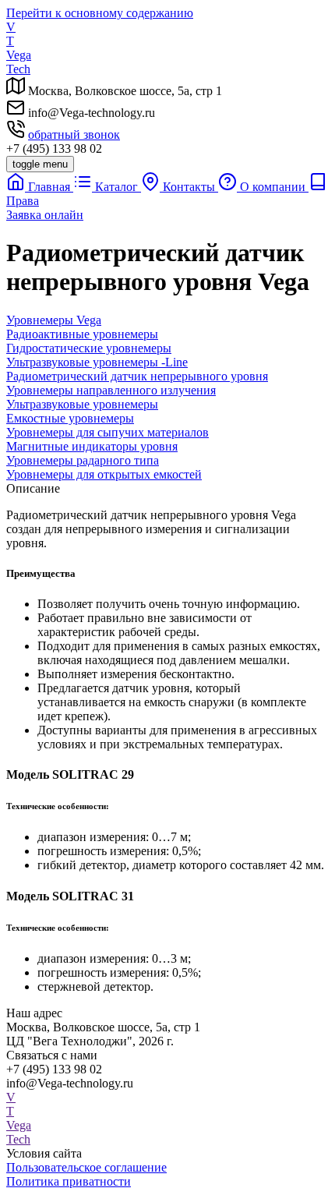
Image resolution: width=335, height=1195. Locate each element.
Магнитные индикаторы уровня (92, 446)
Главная (49, 186)
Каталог (116, 186)
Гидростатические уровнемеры (88, 348)
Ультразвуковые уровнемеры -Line (97, 362)
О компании (273, 186)
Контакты (189, 186)
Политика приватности (68, 1181)
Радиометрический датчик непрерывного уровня (137, 376)
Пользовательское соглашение (86, 1167)
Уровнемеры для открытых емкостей (104, 474)
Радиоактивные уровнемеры (82, 334)
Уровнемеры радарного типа (82, 460)
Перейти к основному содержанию (99, 12)
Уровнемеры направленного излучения (111, 390)
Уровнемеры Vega (53, 320)
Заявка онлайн (44, 214)
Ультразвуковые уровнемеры (82, 404)
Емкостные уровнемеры (70, 418)
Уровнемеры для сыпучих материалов (107, 432)
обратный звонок (74, 134)
